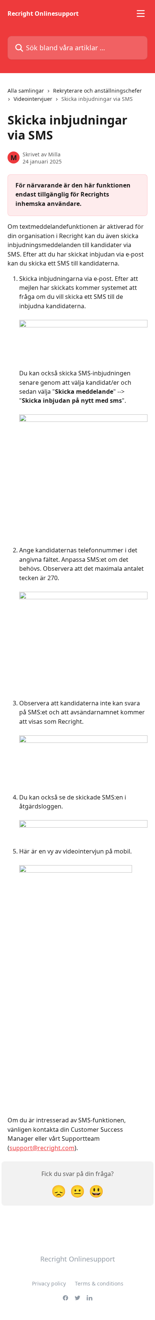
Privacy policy (49, 1283)
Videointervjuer (33, 98)
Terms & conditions (99, 1283)
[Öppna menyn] (140, 13)
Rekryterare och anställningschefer (97, 90)
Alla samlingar (26, 90)
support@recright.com (41, 1148)
